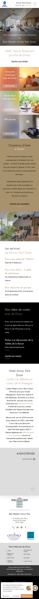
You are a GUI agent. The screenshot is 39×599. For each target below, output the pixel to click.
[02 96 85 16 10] (13, 527)
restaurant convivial (25, 403)
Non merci (6, 596)
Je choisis (16, 596)
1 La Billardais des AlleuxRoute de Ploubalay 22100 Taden (20, 520)
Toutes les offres (19, 61)
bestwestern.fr (12, 574)
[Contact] (17, 527)
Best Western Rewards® (24, 574)
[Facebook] (25, 527)
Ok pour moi (27, 596)
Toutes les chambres (19, 204)
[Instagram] (19, 478)
